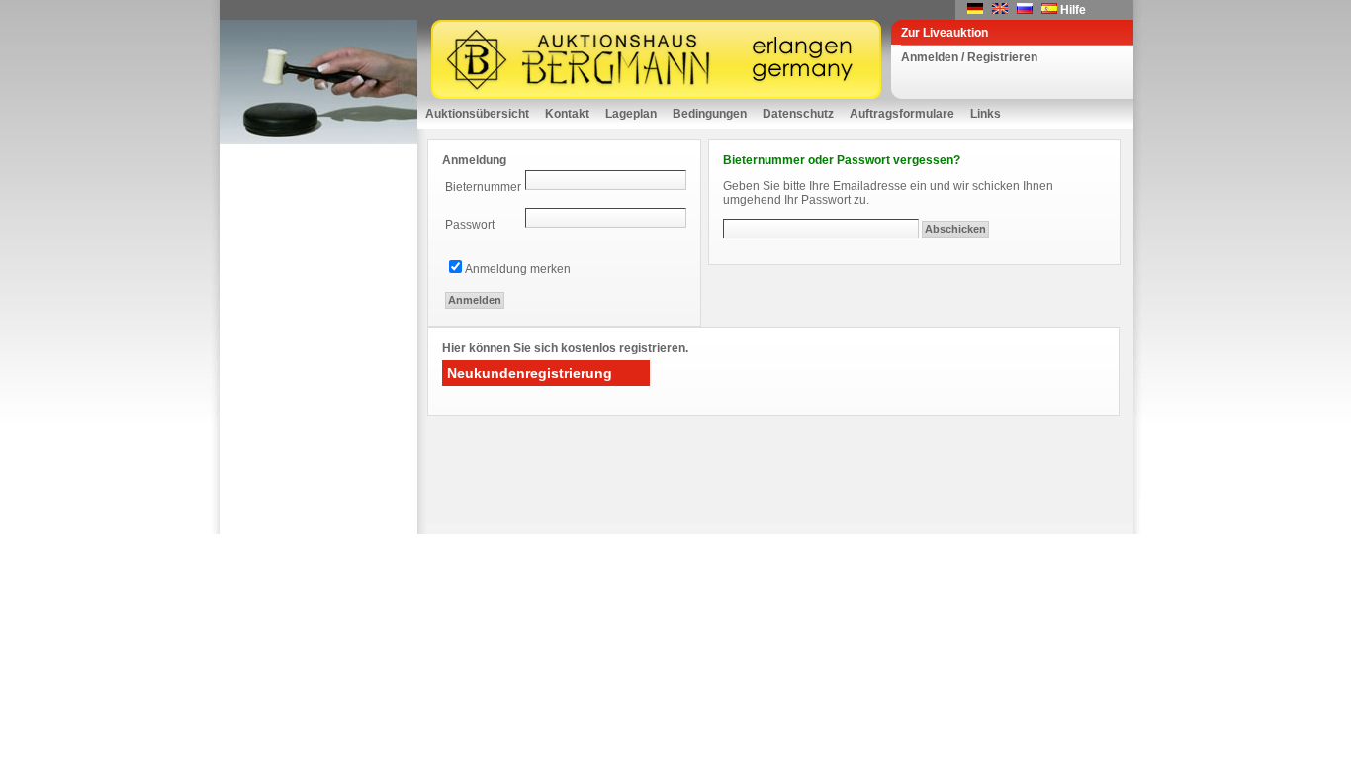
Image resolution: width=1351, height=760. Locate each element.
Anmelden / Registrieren (969, 57)
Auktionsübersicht (477, 114)
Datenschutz (798, 114)
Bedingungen (710, 114)
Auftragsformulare (902, 114)
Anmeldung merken (518, 269)
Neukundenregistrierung (529, 373)
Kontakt (567, 114)
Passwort (470, 225)
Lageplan (631, 114)
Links (985, 114)
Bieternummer (483, 187)
